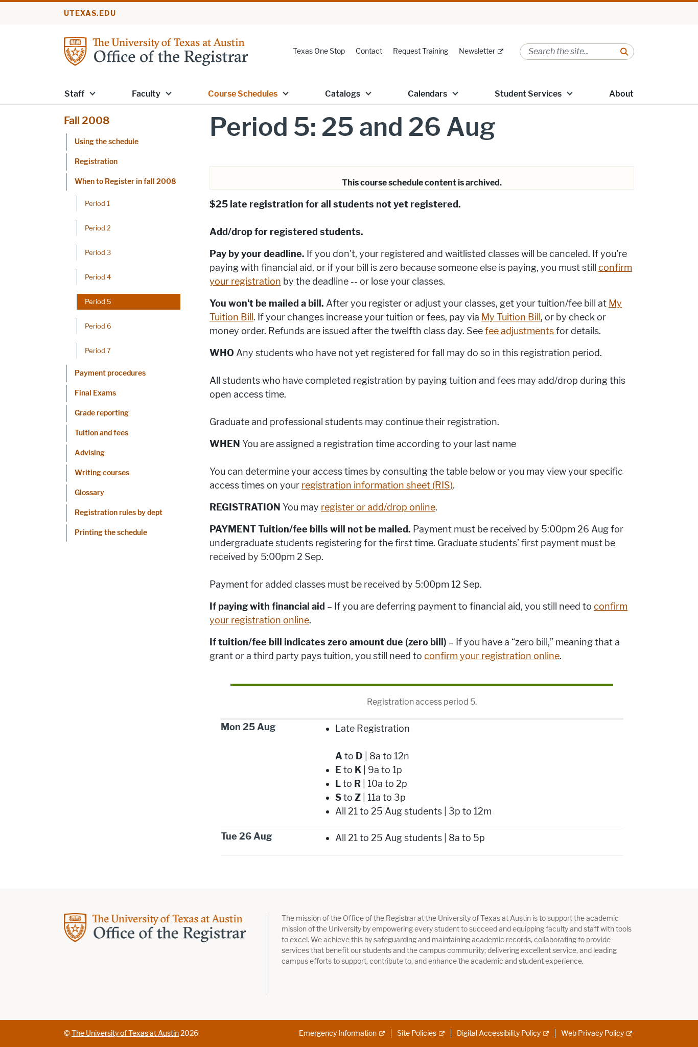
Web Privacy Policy (592, 1033)
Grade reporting (102, 413)
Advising (90, 453)
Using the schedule (106, 141)
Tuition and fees (101, 433)
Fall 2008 (87, 120)
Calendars (427, 94)
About (621, 94)
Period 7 (98, 350)
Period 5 (98, 301)
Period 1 (97, 203)
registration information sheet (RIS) (377, 485)
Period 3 (98, 252)
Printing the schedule (111, 532)
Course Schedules (242, 94)
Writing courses (102, 473)
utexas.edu (90, 13)
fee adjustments (519, 331)
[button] (92, 93)
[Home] (156, 51)
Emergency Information (338, 1033)
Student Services (528, 94)
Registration (96, 161)
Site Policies (416, 1033)
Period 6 (98, 326)
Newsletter (477, 51)
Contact (369, 51)
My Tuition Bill (511, 317)
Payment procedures (110, 373)
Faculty (146, 94)
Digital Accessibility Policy (499, 1033)
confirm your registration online (492, 656)
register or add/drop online (378, 507)
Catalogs (342, 94)
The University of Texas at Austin (125, 1033)
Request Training (420, 51)
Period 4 (98, 277)
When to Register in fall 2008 (125, 181)
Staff (74, 94)
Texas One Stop (319, 51)
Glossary (89, 492)
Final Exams (95, 393)
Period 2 (98, 228)
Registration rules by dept (118, 512)
